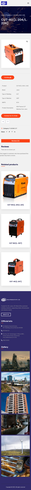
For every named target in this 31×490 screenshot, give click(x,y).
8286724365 (6, 340)
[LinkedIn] (14, 131)
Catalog (7, 77)
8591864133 (6, 330)
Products (8, 15)
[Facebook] (6, 131)
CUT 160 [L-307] (15, 243)
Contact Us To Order (11, 116)
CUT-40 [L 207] (15, 281)
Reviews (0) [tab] (15, 141)
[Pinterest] (12, 131)
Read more (25, 175)
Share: (3, 132)
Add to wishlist (8, 121)
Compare (3, 121)
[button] (27, 41)
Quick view (25, 182)
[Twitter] (9, 131)
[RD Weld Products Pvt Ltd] (4, 3)
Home (3, 15)
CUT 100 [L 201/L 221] (15, 205)
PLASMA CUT (13, 128)
